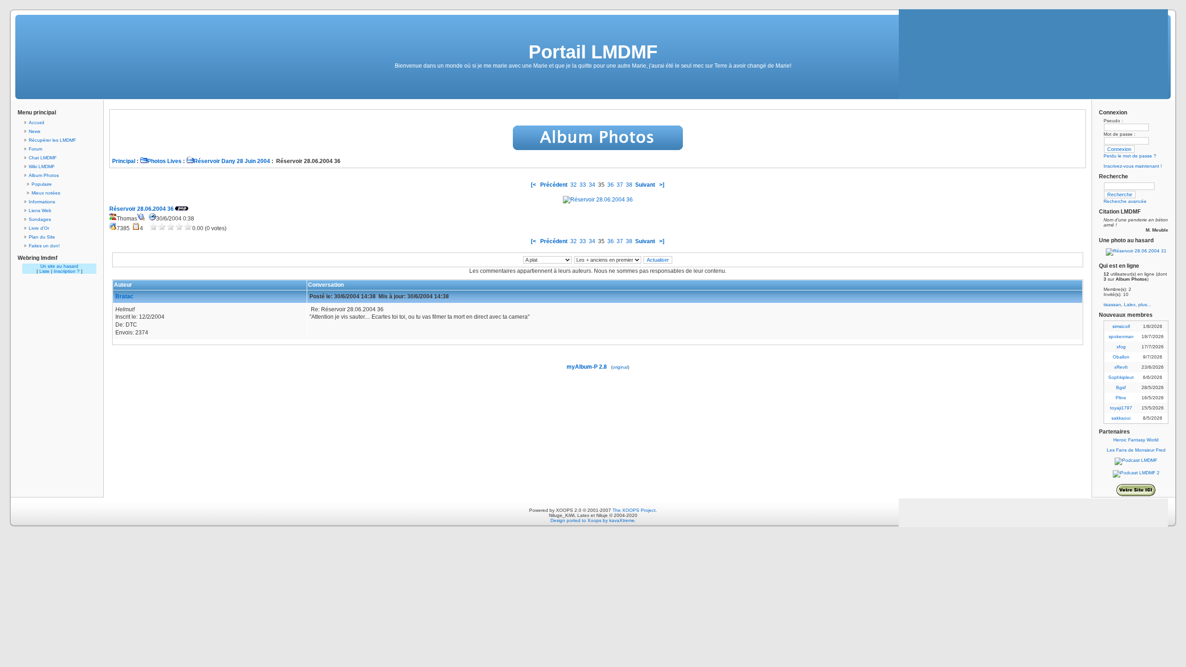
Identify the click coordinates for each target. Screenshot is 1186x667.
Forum (35, 148)
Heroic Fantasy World (1136, 439)
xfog (1121, 346)
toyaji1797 (1121, 407)
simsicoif (1121, 326)
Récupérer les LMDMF (52, 140)
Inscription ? (67, 271)
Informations (42, 201)
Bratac (124, 296)
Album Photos (44, 175)
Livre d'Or (39, 228)
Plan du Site (42, 236)
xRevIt (1121, 367)
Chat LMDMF (43, 157)
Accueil (36, 122)
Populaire (42, 184)
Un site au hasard (59, 266)
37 (620, 185)
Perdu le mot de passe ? (1130, 155)
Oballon (1121, 356)
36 (610, 185)
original (620, 367)
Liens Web (40, 210)
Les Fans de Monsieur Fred (1136, 450)
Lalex (1130, 304)
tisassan (1112, 304)
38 (629, 185)
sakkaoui (1120, 418)
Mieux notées (46, 192)
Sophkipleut (1121, 377)
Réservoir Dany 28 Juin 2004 (232, 161)
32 (573, 185)
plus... (1144, 304)
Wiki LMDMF (42, 166)
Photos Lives (164, 161)
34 (592, 185)
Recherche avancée (1125, 201)
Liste (44, 271)
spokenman (1121, 336)
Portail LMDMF (593, 52)
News (34, 131)
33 (583, 185)
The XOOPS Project (634, 510)
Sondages (40, 219)
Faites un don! (44, 245)
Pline (1121, 397)
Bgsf (1121, 387)
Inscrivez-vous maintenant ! (1133, 166)
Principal (123, 161)
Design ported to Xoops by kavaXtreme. (593, 520)
